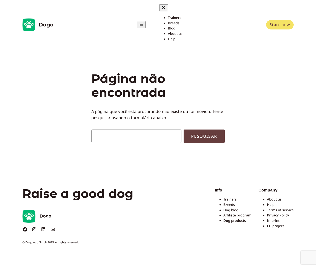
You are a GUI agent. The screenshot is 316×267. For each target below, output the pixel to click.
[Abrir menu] (141, 24)
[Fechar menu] (163, 7)
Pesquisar (204, 136)
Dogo (46, 25)
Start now (280, 24)
